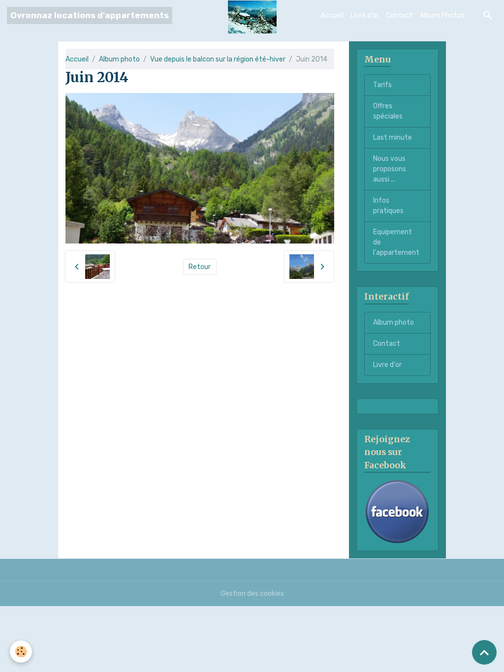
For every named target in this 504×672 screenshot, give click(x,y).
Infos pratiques (388, 205)
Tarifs (382, 85)
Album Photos (442, 15)
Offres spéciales (388, 111)
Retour (200, 267)
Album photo (119, 59)
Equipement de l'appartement (396, 242)
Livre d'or (364, 15)
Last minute (392, 137)
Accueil (332, 15)
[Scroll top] (484, 652)
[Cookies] (21, 652)
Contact (399, 15)
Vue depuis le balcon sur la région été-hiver (217, 59)
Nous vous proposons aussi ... (389, 168)
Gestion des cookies (252, 593)
